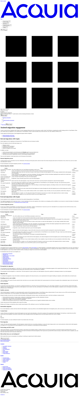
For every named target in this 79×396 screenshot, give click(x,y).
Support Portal (5, 366)
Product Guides (5, 21)
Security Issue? (5, 351)
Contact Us (2, 394)
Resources (5, 23)
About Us (4, 347)
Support (4, 27)
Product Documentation (7, 368)
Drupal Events (5, 360)
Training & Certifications (7, 369)
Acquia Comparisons (6, 358)
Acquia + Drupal (6, 359)
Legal (4, 350)
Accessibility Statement (7, 346)
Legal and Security (6, 25)
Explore (2, 355)
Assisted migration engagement (8, 120)
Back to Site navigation (4, 341)
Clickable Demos (6, 357)
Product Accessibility (6, 367)
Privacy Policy (5, 352)
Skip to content (3, 0)
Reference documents (7, 117)
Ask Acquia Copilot (5, 338)
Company (2, 343)
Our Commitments (6, 349)
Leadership (5, 348)
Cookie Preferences (6, 353)
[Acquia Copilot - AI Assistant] (1, 30)
